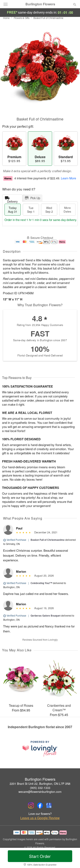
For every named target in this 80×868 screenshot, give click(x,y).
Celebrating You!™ (41, 583)
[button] (71, 859)
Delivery (12, 200)
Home (6, 18)
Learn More (68, 178)
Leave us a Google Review (40, 818)
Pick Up (35, 198)
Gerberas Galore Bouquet (46, 615)
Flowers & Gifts (22, 18)
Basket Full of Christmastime (48, 540)
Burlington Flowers (40, 4)
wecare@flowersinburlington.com (40, 792)
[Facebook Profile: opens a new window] (40, 805)
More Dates (67, 209)
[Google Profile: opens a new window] (49, 805)
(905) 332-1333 (40, 788)
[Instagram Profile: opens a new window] (31, 805)
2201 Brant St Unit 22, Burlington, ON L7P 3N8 (40, 784)
